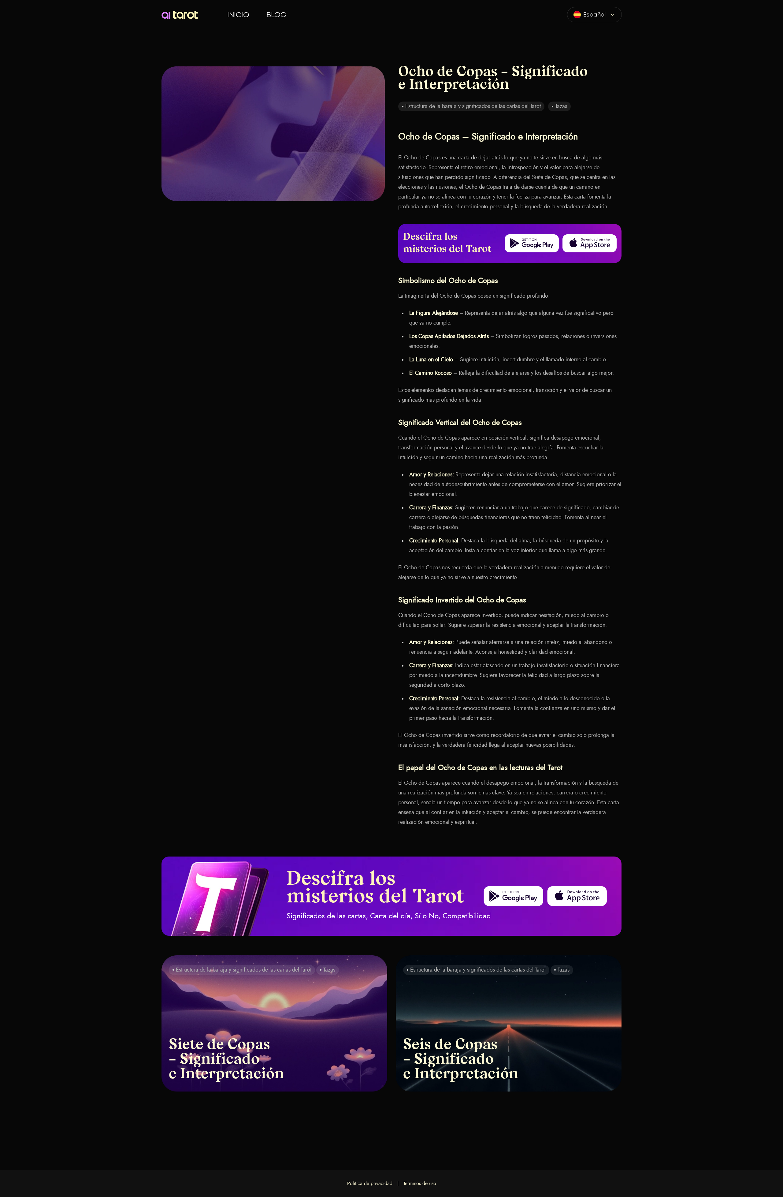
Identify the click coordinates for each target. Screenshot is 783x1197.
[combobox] (594, 14)
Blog (276, 14)
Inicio (238, 14)
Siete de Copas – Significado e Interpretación (226, 1060)
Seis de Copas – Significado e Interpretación (460, 1060)
